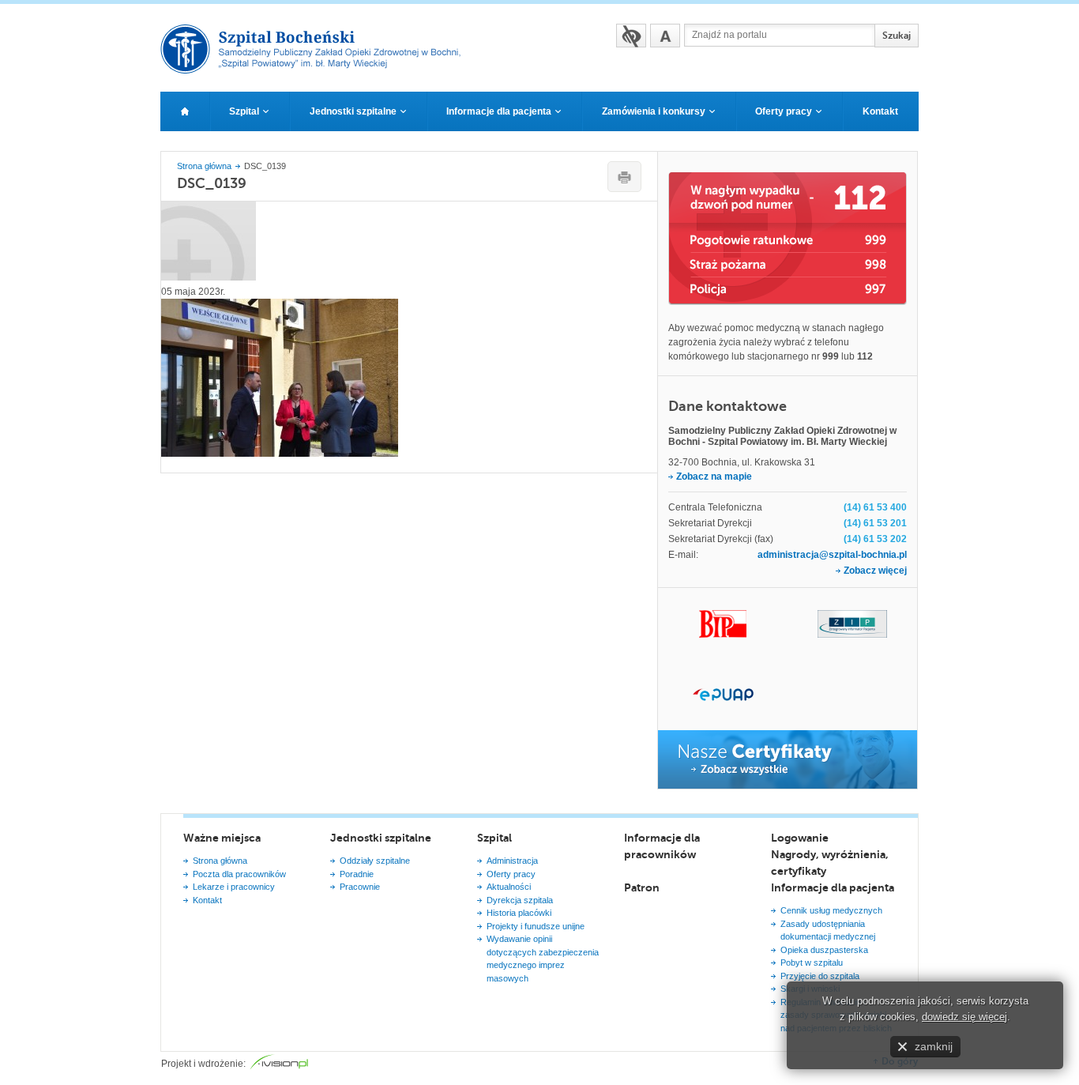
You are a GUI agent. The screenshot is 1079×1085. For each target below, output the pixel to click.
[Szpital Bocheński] (317, 69)
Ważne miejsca (222, 837)
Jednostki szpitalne (380, 837)
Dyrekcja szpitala (520, 900)
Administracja (512, 860)
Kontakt (207, 900)
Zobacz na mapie (714, 476)
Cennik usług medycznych (831, 910)
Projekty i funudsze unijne (536, 926)
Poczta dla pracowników (239, 874)
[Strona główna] (184, 111)
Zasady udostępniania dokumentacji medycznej (827, 930)
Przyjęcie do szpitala (819, 976)
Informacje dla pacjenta (832, 887)
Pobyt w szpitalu (811, 962)
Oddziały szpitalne (375, 860)
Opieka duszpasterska (824, 950)
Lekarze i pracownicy (234, 886)
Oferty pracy (511, 874)
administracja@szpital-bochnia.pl (832, 554)
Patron (642, 887)
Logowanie (800, 837)
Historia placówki (519, 912)
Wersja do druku (624, 176)
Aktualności (509, 886)
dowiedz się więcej (964, 1017)
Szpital (494, 837)
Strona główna (204, 166)
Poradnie (357, 874)
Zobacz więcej (875, 570)
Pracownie (360, 886)
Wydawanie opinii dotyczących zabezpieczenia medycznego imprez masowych (543, 958)
